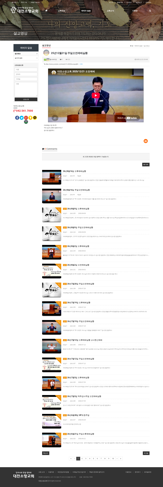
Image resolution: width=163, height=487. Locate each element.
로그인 (111, 2)
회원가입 (120, 2)
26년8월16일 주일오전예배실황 (76, 190)
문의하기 (138, 472)
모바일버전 (147, 472)
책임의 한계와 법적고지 (96, 472)
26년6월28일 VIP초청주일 (76, 415)
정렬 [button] (146, 453)
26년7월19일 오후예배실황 (77, 302)
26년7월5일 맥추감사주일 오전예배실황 (82, 396)
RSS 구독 (24, 2)
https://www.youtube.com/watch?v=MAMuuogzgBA (64, 64)
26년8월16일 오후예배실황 (74, 171)
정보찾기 (129, 2)
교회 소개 (42, 472)
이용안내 (128, 472)
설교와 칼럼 (18, 58)
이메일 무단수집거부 (79, 472)
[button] (146, 164)
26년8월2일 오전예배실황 (76, 265)
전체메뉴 (148, 2)
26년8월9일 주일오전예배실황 (78, 227)
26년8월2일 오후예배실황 (76, 246)
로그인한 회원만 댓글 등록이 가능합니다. (96, 157)
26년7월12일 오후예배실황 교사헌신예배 (83, 340)
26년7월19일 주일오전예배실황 (79, 321)
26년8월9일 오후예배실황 (76, 209)
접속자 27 (139, 2)
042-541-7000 (88, 477)
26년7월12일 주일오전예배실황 (79, 359)
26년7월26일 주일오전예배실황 (79, 284)
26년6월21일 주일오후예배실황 (79, 434)
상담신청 (26, 99)
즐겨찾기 (14, 2)
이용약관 (51, 472)
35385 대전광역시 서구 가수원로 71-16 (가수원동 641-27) (57, 477)
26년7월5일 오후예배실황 (76, 377)
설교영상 (18, 53)
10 (113, 458)
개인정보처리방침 (63, 472)
